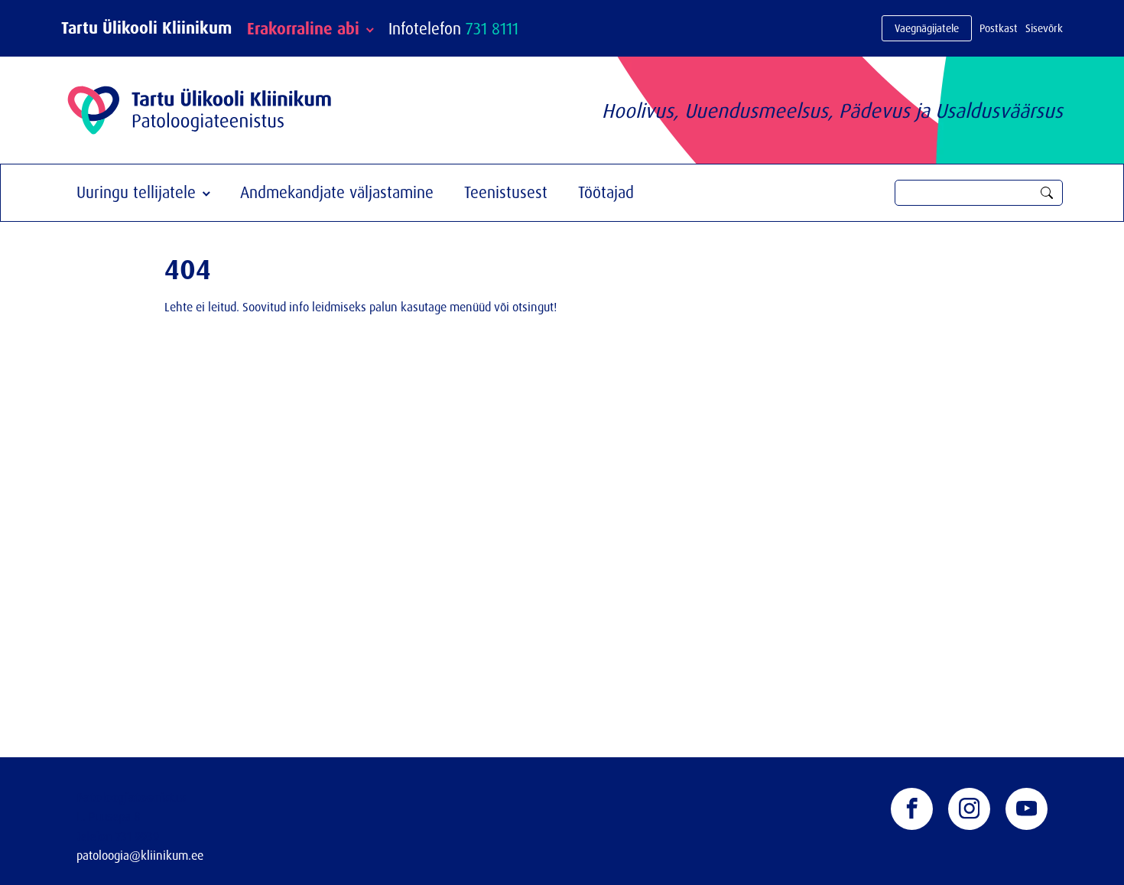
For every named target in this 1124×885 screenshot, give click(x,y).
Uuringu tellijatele (136, 192)
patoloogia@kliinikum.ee (139, 855)
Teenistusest (505, 192)
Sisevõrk (1044, 27)
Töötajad (606, 192)
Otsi (1046, 192)
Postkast (998, 27)
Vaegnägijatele (927, 27)
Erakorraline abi (303, 28)
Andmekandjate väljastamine (337, 192)
